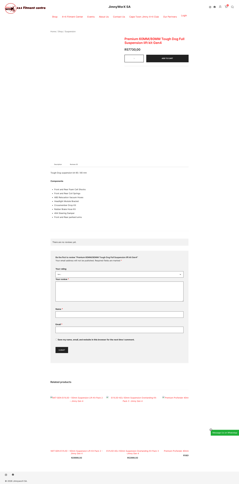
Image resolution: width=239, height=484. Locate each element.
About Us (104, 16)
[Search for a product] (232, 6)
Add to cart (167, 58)
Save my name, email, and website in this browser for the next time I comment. (96, 339)
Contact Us (119, 16)
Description (58, 164)
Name (59, 309)
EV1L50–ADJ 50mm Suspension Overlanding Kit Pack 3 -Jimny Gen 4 (132, 452)
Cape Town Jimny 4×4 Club (144, 16)
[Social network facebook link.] (215, 7)
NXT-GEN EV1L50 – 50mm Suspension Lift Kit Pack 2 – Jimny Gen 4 (77, 452)
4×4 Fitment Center (72, 16)
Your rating (61, 269)
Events (91, 16)
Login (184, 15)
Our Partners (170, 16)
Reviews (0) (74, 164)
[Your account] (220, 6)
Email (59, 324)
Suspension (70, 31)
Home (53, 31)
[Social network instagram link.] (210, 7)
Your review (62, 279)
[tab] (58, 164)
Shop (55, 16)
